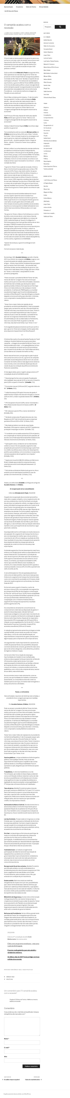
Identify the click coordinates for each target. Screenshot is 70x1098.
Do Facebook (47, 128)
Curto (45, 123)
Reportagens (47, 161)
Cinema (46, 112)
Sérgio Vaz (17, 969)
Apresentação (8, 7)
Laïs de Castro (48, 58)
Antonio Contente (49, 43)
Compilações (47, 115)
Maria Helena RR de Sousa (51, 67)
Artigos (46, 110)
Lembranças (47, 151)
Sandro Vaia (47, 85)
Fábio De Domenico (49, 46)
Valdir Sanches (48, 91)
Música (46, 156)
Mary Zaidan (47, 70)
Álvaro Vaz (47, 189)
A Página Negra (48, 183)
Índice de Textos (31, 7)
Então (45, 195)
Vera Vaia (46, 94)
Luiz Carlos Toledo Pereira (51, 61)
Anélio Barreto (48, 40)
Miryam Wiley (47, 76)
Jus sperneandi (48, 148)
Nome (6, 1039)
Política (29, 969)
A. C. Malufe (47, 37)
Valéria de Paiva (48, 216)
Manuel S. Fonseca (49, 64)
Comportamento (48, 117)
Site (5, 1056)
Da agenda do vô (48, 125)
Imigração (46, 143)
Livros (45, 153)
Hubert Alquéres (48, 52)
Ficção (45, 135)
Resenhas (46, 164)
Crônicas (46, 120)
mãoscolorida (47, 207)
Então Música (47, 198)
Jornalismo (47, 146)
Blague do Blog (48, 192)
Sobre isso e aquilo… (49, 213)
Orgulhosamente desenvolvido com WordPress (17, 1094)
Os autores (19, 7)
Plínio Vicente (47, 82)
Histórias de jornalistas (50, 140)
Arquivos (46, 107)
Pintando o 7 (47, 210)
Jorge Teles (47, 55)
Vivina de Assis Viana (50, 97)
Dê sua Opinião (43, 7)
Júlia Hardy (46, 201)
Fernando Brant (48, 49)
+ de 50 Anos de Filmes (11, 11)
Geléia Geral (47, 138)
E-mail (7, 1047)
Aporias (46, 186)
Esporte (46, 133)
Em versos (47, 130)
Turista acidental (48, 169)
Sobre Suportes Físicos (50, 166)
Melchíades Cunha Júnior (51, 73)
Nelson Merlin (47, 79)
